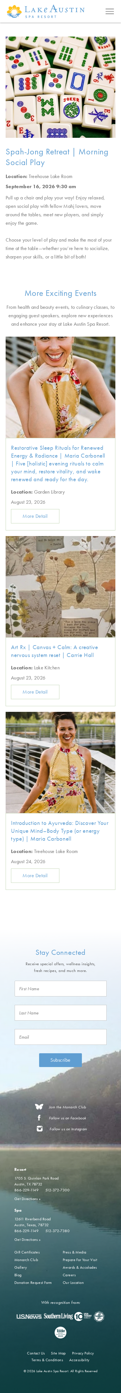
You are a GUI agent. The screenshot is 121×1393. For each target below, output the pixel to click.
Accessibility (79, 1359)
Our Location (73, 1282)
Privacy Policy (83, 1353)
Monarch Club (26, 1259)
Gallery (20, 1267)
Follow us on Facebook (67, 1118)
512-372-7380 (57, 1230)
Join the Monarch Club (67, 1107)
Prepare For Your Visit (80, 1259)
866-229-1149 (26, 1189)
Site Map (58, 1353)
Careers (69, 1274)
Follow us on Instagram (68, 1129)
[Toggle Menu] (109, 11)
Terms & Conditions (47, 1359)
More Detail (35, 516)
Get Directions (27, 1198)
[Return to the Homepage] (47, 11)
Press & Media (74, 1252)
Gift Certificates (27, 1252)
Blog (18, 1274)
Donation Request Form (33, 1282)
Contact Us (36, 1353)
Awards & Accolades (80, 1267)
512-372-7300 (57, 1189)
